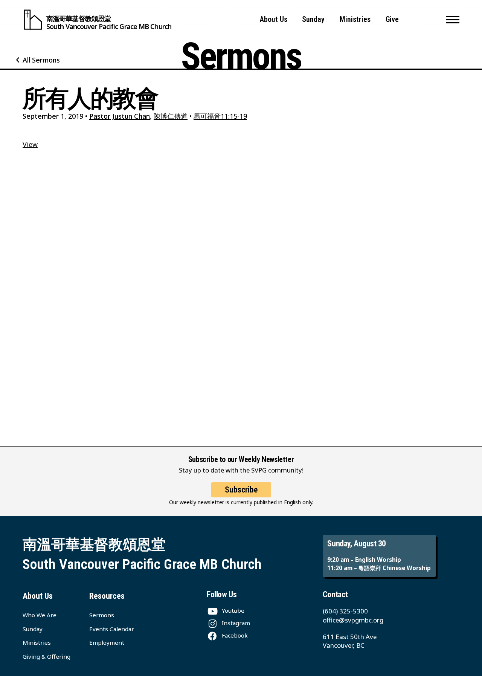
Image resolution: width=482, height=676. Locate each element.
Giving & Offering (46, 656)
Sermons (101, 615)
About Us (273, 19)
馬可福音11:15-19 (220, 116)
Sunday (313, 19)
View (30, 144)
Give (392, 19)
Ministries (355, 19)
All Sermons (41, 60)
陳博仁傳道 (171, 116)
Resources (107, 596)
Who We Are (39, 615)
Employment (106, 642)
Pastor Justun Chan (119, 116)
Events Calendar (111, 629)
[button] (452, 19)
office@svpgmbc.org (353, 620)
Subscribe (241, 489)
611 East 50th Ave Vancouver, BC (350, 641)
